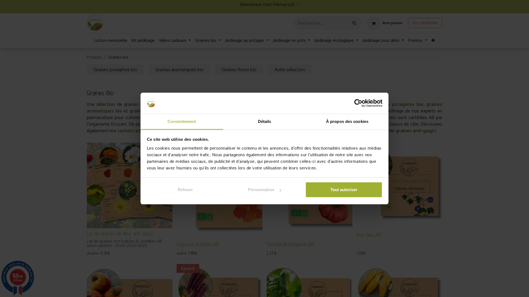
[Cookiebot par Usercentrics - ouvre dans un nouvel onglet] (358, 103)
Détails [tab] (264, 121)
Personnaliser (261, 189)
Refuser (185, 189)
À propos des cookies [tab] (347, 121)
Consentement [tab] (182, 121)
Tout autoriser (343, 189)
